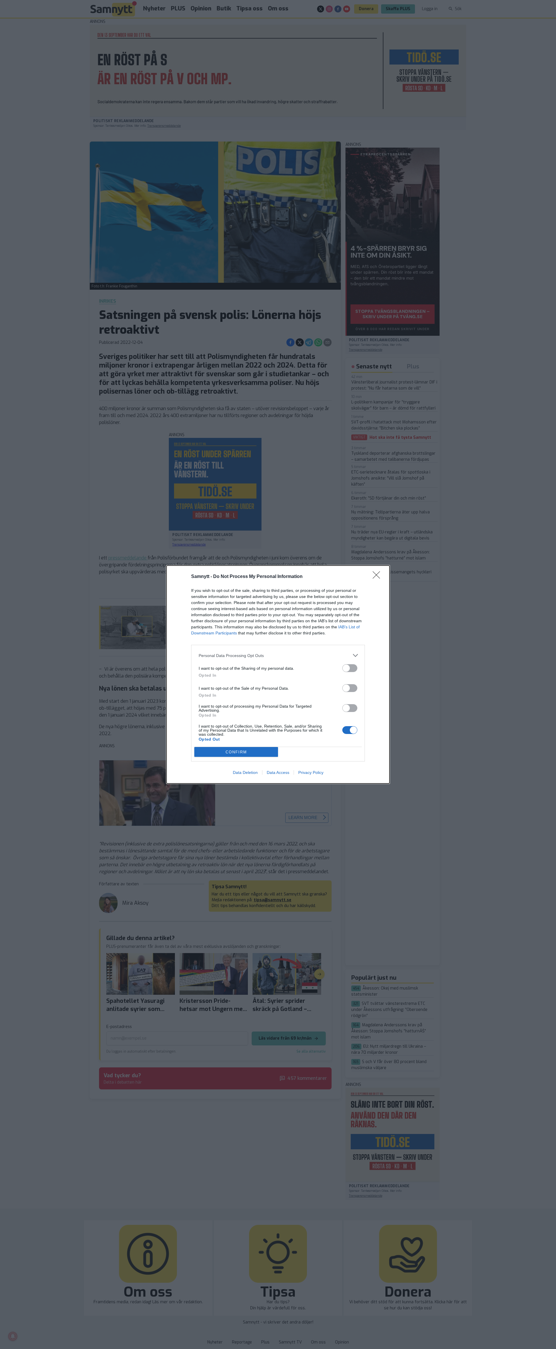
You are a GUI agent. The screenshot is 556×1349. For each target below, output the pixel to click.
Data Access (278, 772)
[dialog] (278, 674)
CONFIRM (236, 752)
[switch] (349, 668)
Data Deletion (245, 772)
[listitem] (278, 655)
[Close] (378, 576)
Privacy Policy (310, 772)
